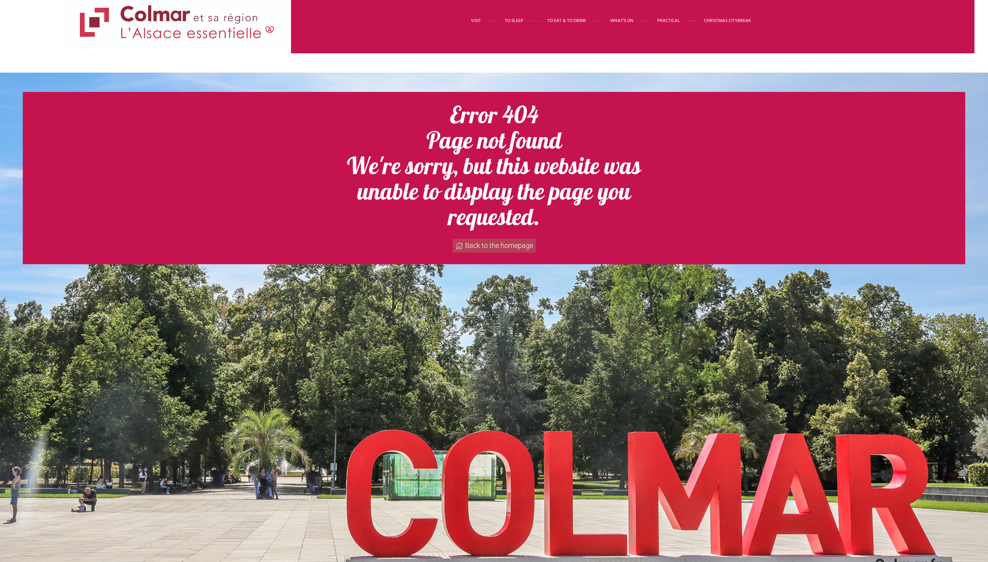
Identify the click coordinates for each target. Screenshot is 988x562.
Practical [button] (668, 20)
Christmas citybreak (727, 20)
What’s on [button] (621, 20)
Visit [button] (476, 20)
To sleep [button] (514, 20)
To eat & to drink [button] (566, 20)
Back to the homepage (499, 245)
